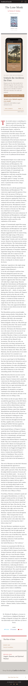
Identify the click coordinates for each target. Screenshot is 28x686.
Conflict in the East (19, 670)
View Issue (14, 30)
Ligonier (16, 682)
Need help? (21, 111)
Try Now (13, 95)
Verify (19, 108)
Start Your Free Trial (13, 677)
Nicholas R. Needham (14, 11)
